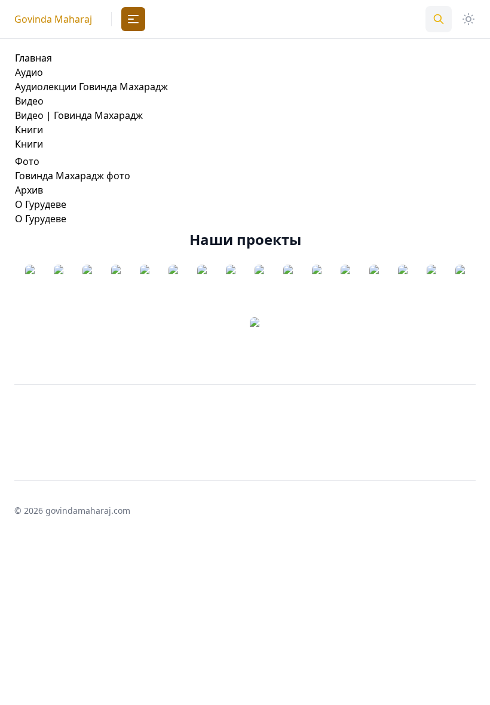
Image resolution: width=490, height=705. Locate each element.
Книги (29, 129)
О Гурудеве (40, 204)
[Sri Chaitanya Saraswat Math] (30, 291)
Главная (33, 58)
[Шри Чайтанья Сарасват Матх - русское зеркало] (58, 291)
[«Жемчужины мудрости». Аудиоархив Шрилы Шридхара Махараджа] (87, 291)
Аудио (29, 72)
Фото (27, 161)
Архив (29, 190)
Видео (29, 101)
